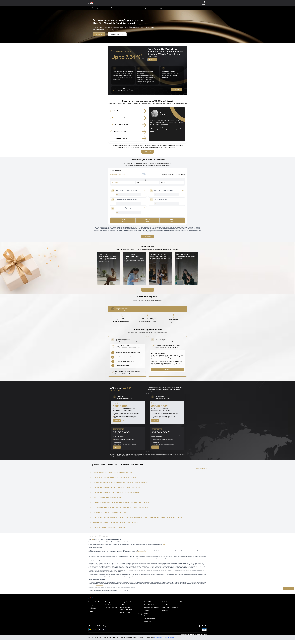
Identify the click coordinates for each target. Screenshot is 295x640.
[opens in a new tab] (90, 3)
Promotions (152, 8)
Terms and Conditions (95, 602)
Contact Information (167, 605)
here (93, 539)
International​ (108, 8)
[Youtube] (202, 626)
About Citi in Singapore (150, 605)
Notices (90, 611)
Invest (124, 8)
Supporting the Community (151, 607)
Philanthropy (147, 621)
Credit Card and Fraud (111, 607)
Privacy (90, 605)
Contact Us (165, 602)
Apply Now (162, 8)
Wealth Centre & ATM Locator (170, 607)
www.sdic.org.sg (141, 551)
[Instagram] (199, 626)
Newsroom (147, 610)
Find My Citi (165, 610)
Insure (130, 8)
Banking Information (126, 602)
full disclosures (99, 585)
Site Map (183, 602)
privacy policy (158, 637)
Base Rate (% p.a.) (141, 180)
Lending (144, 8)
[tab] (95, 8)
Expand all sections (201, 468)
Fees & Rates (123, 605)
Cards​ (137, 8)
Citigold (151, 54)
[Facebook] (205, 626)
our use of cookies (169, 637)
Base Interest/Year (165, 180)
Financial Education (149, 618)
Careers (146, 613)
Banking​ (117, 8)
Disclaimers (92, 608)
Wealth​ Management (95, 8)
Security (107, 602)
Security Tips (108, 605)
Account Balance (115, 180)
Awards (146, 616)
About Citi (147, 602)
